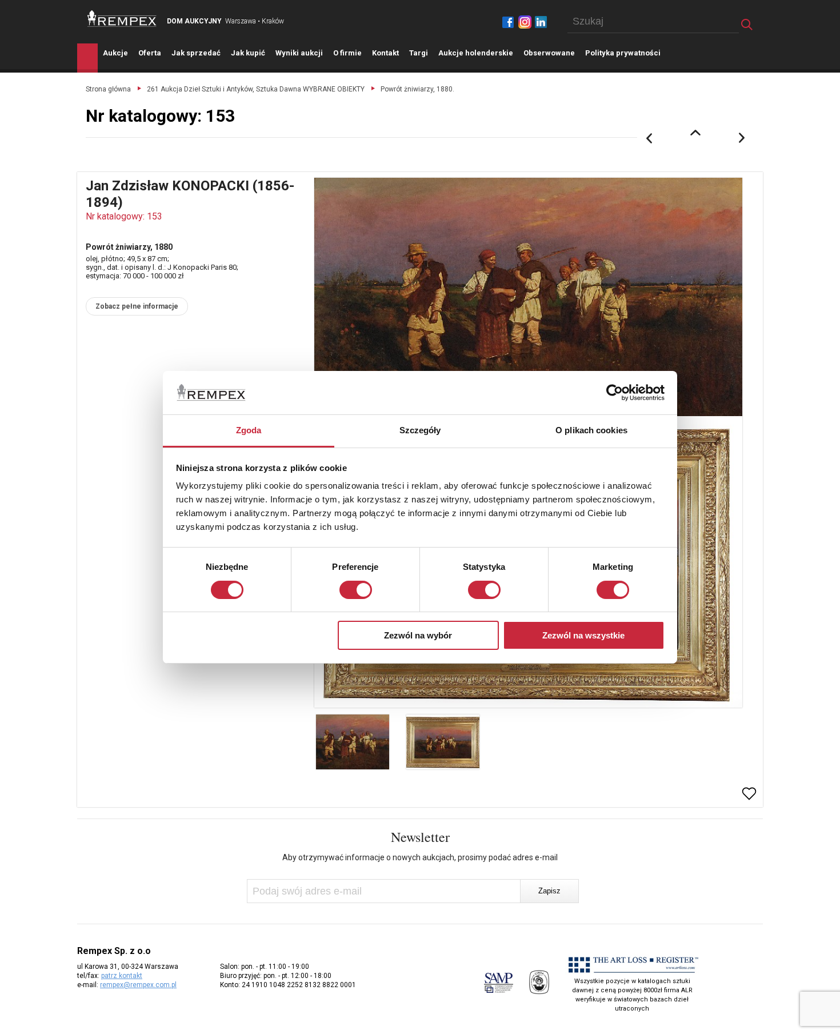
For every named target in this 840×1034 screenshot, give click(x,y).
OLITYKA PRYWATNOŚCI (623, 53)
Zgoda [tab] (249, 430)
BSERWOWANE (549, 53)
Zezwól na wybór (418, 635)
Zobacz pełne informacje (136, 306)
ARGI (418, 53)
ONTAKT (385, 53)
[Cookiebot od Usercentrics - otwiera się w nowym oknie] (615, 392)
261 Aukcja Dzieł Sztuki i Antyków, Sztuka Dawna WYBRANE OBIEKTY (256, 89)
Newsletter (420, 837)
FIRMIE (347, 53)
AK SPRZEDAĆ (196, 53)
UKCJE (115, 53)
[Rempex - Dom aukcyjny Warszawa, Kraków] (122, 18)
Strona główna (108, 89)
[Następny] (742, 138)
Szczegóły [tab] (420, 430)
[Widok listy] (695, 132)
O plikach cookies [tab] (591, 430)
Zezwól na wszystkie (583, 635)
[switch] (355, 590)
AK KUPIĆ (248, 53)
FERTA (149, 53)
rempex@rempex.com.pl (138, 985)
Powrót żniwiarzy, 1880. (417, 89)
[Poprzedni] (649, 138)
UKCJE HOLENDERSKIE (475, 53)
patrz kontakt (121, 976)
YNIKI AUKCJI (299, 53)
